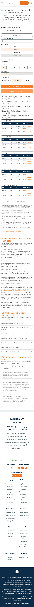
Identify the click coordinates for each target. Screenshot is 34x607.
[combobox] (17, 30)
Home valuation (10, 515)
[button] (31, 30)
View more (16, 448)
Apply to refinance (24, 484)
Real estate (10, 509)
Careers (10, 557)
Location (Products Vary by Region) (10, 27)
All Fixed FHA (16, 35)
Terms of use (24, 531)
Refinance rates (23, 492)
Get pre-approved (10, 484)
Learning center (23, 557)
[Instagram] (23, 468)
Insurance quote (24, 513)
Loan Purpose (4, 44)
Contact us (10, 533)
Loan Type (4, 71)
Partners (10, 560)
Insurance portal (24, 515)
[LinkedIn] (26, 468)
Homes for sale (10, 518)
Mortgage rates (10, 492)
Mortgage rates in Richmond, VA (17, 439)
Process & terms (24, 547)
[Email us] (12, 468)
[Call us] (9, 468)
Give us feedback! (17, 475)
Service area (10, 531)
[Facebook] (19, 468)
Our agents (10, 521)
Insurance (23, 509)
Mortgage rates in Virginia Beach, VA (17, 442)
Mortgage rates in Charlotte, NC (17, 445)
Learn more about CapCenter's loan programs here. (15, 290)
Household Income (6, 38)
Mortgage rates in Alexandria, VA (17, 433)
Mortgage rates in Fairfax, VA (17, 436)
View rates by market (11, 428)
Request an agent (10, 513)
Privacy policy (24, 533)
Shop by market (24, 428)
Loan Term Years (5, 65)
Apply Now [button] (24, 3)
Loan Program (5, 77)
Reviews (10, 536)
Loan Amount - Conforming (8, 59)
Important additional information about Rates (11, 231)
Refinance (23, 480)
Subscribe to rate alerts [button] (18, 86)
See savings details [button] (18, 91)
